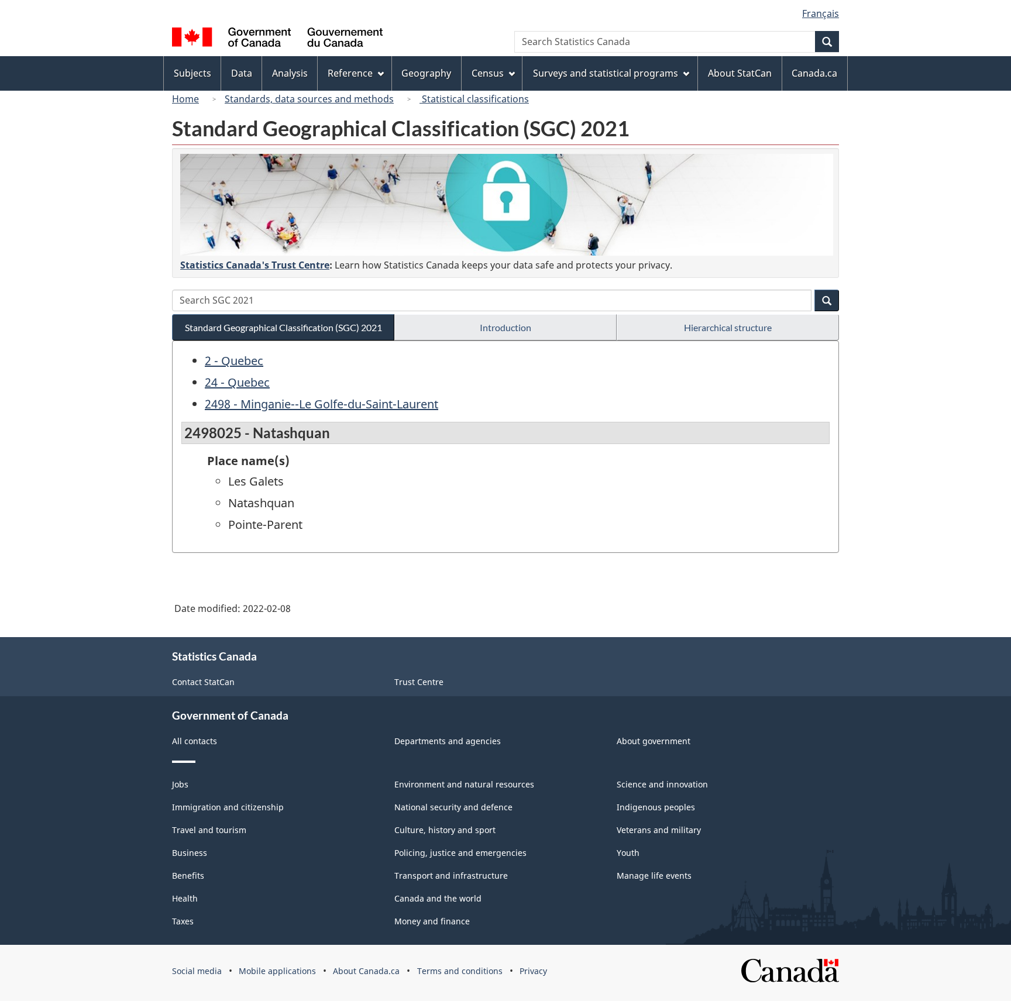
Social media (197, 970)
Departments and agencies (447, 741)
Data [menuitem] (241, 73)
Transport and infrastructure (451, 875)
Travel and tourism (209, 829)
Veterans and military (659, 829)
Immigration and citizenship (228, 807)
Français (820, 13)
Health (185, 898)
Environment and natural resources (464, 784)
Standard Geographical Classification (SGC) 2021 (283, 327)
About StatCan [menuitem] (740, 73)
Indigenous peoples (656, 807)
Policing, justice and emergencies (460, 852)
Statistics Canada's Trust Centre (254, 265)
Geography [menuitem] (426, 73)
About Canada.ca (366, 970)
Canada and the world (438, 898)
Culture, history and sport (445, 829)
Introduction (505, 327)
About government (653, 741)
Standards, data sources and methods (309, 98)
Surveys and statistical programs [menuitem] (605, 73)
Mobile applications (277, 970)
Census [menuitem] (488, 73)
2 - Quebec (234, 361)
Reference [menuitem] (350, 73)
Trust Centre (418, 681)
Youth (628, 852)
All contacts (194, 741)
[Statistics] (506, 205)
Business (189, 852)
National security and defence (453, 807)
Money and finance (432, 921)
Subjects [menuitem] (192, 73)
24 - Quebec (237, 382)
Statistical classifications (474, 98)
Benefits (188, 875)
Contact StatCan (203, 681)
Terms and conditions (460, 970)
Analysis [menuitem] (290, 73)
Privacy (533, 970)
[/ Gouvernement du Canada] (277, 38)
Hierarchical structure (728, 327)
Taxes (183, 921)
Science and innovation (662, 784)
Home (185, 98)
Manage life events (654, 875)
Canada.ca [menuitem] (814, 73)
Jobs (180, 784)
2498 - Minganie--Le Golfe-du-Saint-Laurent (321, 404)
